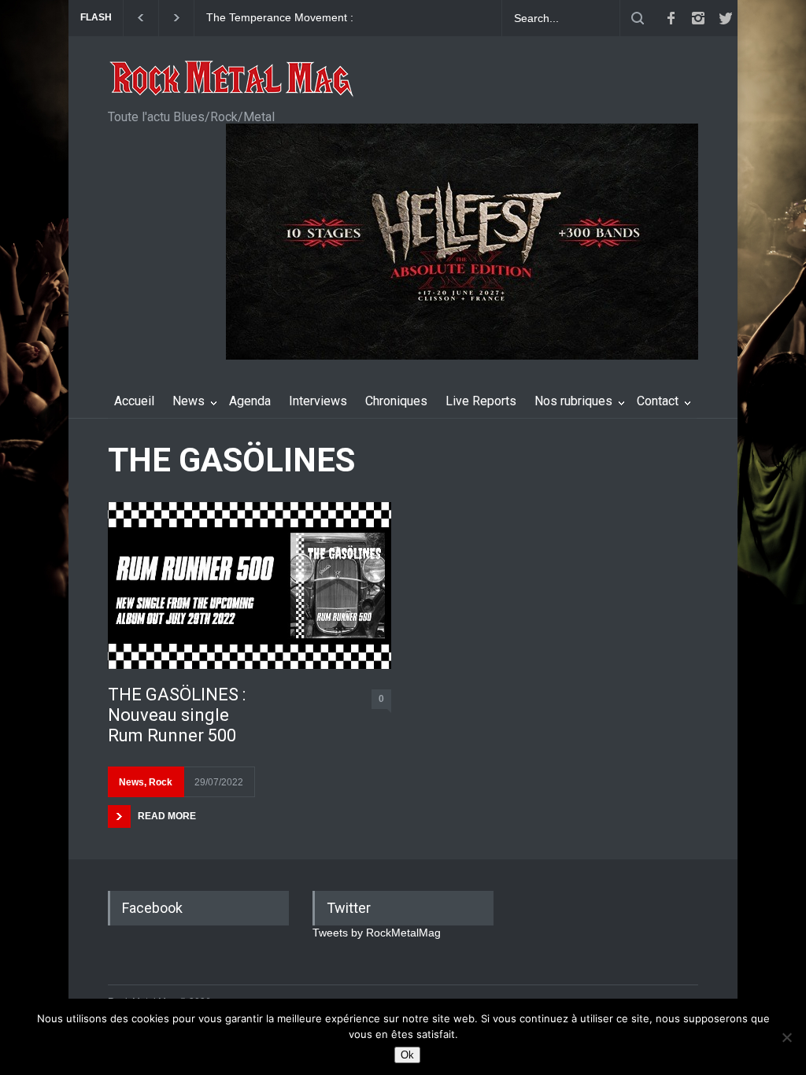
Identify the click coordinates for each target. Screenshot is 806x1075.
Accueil (134, 400)
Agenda (250, 400)
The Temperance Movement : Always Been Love (279, 18)
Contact (657, 400)
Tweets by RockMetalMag (376, 932)
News (188, 400)
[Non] (786, 1037)
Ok (407, 1055)
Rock (160, 782)
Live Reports (481, 400)
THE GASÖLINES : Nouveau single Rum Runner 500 (177, 715)
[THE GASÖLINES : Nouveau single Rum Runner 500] (249, 585)
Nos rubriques (573, 400)
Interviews (318, 400)
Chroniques (396, 400)
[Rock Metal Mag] (232, 80)
